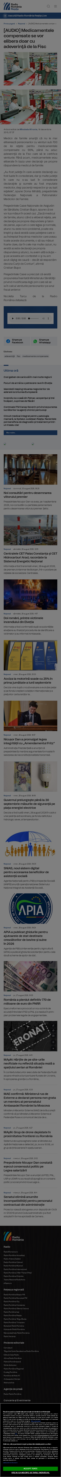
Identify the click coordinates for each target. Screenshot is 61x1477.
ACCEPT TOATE (30, 1469)
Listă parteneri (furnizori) (10, 1462)
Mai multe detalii (36, 1421)
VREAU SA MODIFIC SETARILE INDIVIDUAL (30, 1473)
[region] (30, 1440)
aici (16, 1433)
